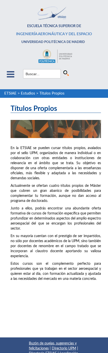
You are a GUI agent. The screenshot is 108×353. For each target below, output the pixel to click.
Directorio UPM (64, 348)
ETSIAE (10, 93)
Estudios (28, 93)
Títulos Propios (52, 93)
